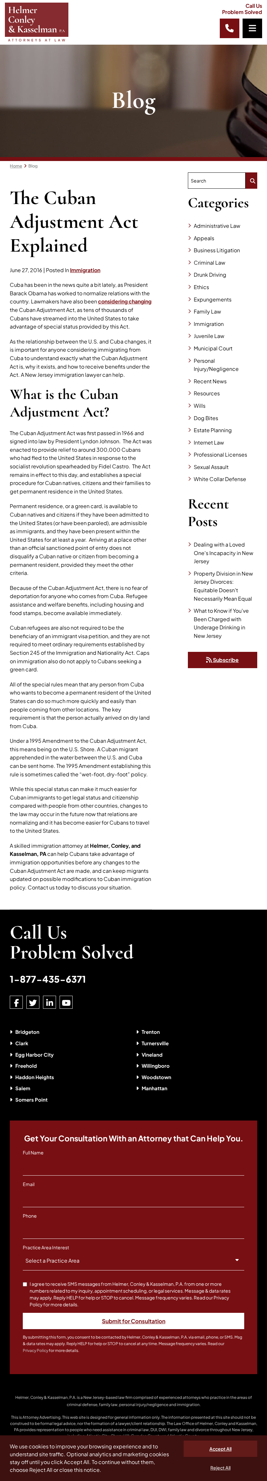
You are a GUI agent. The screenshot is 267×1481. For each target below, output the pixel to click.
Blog (33, 166)
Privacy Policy (35, 1350)
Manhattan (154, 1088)
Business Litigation (217, 250)
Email (29, 1184)
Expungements (213, 299)
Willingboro (156, 1066)
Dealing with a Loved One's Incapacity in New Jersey (223, 553)
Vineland (152, 1054)
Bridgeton (27, 1032)
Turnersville (155, 1043)
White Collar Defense (220, 479)
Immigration (85, 270)
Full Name (33, 1152)
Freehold (26, 1066)
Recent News (210, 381)
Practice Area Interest (46, 1247)
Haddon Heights (34, 1077)
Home (16, 166)
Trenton (151, 1032)
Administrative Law (217, 225)
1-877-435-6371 (48, 979)
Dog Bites (206, 418)
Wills (199, 405)
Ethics (201, 287)
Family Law (207, 311)
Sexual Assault (211, 466)
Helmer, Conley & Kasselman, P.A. (45, 1397)
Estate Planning (213, 430)
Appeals (204, 238)
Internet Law (209, 442)
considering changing (124, 301)
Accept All (220, 1449)
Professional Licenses (220, 454)
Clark (21, 1043)
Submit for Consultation (133, 1321)
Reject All (220, 1468)
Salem (22, 1088)
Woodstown (156, 1077)
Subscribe (225, 659)
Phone (30, 1216)
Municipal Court (213, 348)
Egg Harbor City (34, 1054)
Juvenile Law (209, 335)
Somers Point (31, 1099)
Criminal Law (209, 262)
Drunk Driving (210, 274)
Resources (207, 393)
